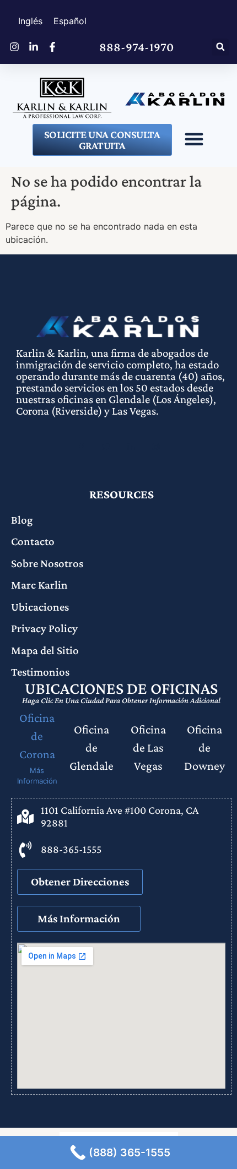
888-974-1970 (136, 47)
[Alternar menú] (194, 139)
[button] (220, 47)
